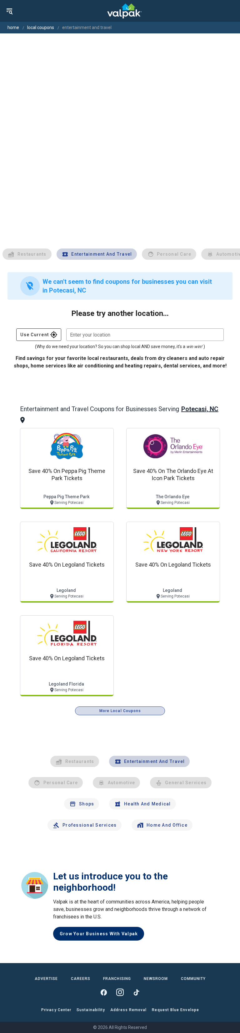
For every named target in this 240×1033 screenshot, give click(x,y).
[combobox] (145, 334)
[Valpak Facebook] (103, 992)
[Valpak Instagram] (120, 992)
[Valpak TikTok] (136, 992)
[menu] (9, 11)
